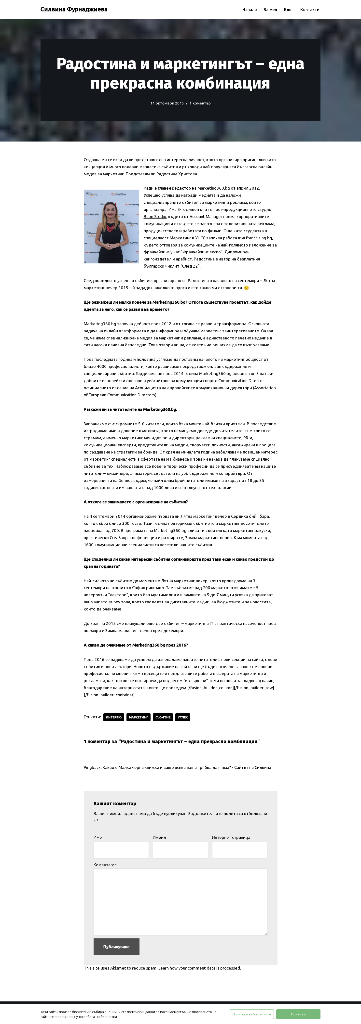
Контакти (309, 9)
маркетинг (138, 717)
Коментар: (105, 864)
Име (98, 837)
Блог (288, 9)
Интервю (114, 717)
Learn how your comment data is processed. (199, 968)
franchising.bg (259, 237)
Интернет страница (231, 837)
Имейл (159, 837)
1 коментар (200, 103)
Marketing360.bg (213, 188)
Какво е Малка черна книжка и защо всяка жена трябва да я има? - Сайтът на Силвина (187, 767)
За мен (270, 9)
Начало (249, 9)
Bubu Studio (155, 216)
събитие (162, 717)
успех (183, 717)
